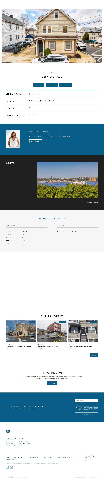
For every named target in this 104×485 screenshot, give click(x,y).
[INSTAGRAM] (89, 456)
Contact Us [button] (52, 383)
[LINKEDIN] (93, 456)
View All (93, 355)
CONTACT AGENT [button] (35, 141)
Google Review (65, 85)
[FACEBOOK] (86, 456)
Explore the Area (93, 202)
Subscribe (86, 414)
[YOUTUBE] (86, 460)
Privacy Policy (92, 409)
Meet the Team (18, 457)
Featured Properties (33, 457)
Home (7, 457)
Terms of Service (11, 459)
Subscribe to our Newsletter (65, 457)
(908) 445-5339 (9, 443)
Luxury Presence (20, 477)
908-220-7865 (49, 136)
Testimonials (48, 457)
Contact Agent (51, 85)
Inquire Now (39, 85)
